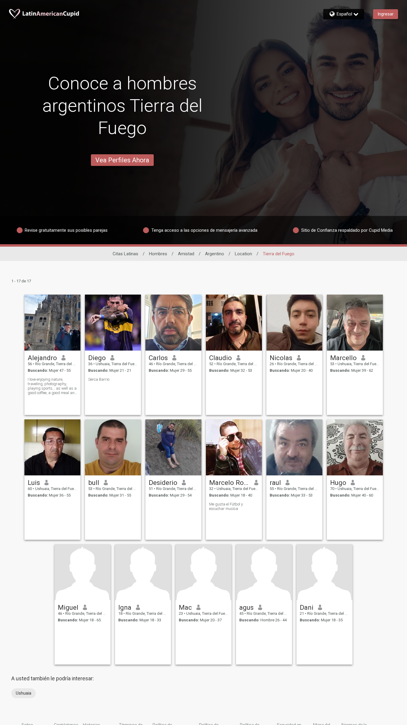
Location (243, 253)
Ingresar (386, 14)
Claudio (220, 358)
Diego (97, 358)
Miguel (68, 607)
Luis (34, 482)
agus (246, 607)
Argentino (214, 253)
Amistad (186, 253)
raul (275, 482)
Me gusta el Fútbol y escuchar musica (226, 506)
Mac (185, 607)
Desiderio (163, 482)
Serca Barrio (98, 379)
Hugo (338, 482)
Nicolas (281, 358)
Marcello (343, 358)
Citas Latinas (125, 253)
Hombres (158, 253)
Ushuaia (23, 693)
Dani (306, 607)
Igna (124, 607)
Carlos (158, 358)
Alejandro (42, 358)
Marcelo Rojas (229, 482)
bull (93, 482)
